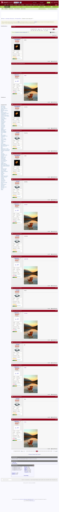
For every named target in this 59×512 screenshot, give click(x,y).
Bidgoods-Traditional (4, 110)
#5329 (56, 130)
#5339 (56, 396)
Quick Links (23, 8)
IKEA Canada (3, 135)
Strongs (2, 175)
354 (49, 29)
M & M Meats (3, 144)
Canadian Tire (3, 114)
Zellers (2, 189)
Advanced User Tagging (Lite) (23, 499)
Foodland (2, 123)
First (39, 29)
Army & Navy (3, 107)
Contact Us (23, 479)
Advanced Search (53, 8)
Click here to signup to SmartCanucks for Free (18, 63)
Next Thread (38, 454)
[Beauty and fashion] (50, 4)
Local (48, 6)
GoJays (17, 132)
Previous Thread (32, 454)
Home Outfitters (3, 132)
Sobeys (2, 172)
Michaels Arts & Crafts (4, 148)
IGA (1, 134)
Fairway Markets (3, 118)
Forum (7, 6)
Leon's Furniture (3, 139)
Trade (55, 6)
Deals (12, 6)
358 (31, 30)
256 (43, 29)
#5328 (56, 104)
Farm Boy (2, 120)
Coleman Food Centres (5, 115)
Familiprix (2, 119)
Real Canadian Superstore (5, 165)
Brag (41, 6)
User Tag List (13, 26)
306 (45, 29)
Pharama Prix (3, 157)
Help (52, 2)
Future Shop (3, 125)
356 (53, 29)
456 (37, 30)
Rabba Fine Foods (4, 164)
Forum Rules (26, 475)
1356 (41, 30)
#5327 (56, 72)
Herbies (2, 128)
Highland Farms (3, 129)
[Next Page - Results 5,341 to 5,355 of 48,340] (44, 30)
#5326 (56, 37)
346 (47, 29)
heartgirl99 (17, 39)
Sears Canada (3, 170)
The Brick (2, 178)
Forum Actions (17, 8)
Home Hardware (3, 131)
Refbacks (13, 474)
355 (51, 29)
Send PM (49, 61)
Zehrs (2, 188)
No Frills (2, 153)
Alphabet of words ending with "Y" (22, 32)
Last (46, 30)
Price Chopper (3, 159)
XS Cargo (2, 187)
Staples (2, 174)
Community (11, 8)
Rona (2, 167)
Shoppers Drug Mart (4, 171)
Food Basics (3, 122)
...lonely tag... (14, 462)
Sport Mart (2, 173)
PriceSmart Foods (4, 160)
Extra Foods (3, 117)
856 (39, 30)
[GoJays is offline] (17, 138)
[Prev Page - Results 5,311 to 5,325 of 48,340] (41, 29)
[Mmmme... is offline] (17, 81)
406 (35, 30)
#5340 (56, 419)
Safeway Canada (4, 168)
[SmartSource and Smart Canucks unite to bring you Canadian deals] (5, 100)
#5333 (56, 233)
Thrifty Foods (3, 180)
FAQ (2, 8)
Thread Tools (54, 35)
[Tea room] (48, 4)
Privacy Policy (54, 479)
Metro (2, 147)
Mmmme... (17, 75)
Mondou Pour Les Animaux (5, 149)
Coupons (18, 6)
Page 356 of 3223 (34, 29)
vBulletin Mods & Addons (31, 499)
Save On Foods (3, 169)
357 (55, 29)
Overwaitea (3, 154)
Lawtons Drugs (3, 138)
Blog (2, 6)
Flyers (29, 6)
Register (56, 2)
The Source (3, 179)
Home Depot (3, 130)
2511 (54, 32)
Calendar (6, 8)
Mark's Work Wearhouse (5, 145)
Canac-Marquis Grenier (5, 113)
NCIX (2, 152)
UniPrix (2, 183)
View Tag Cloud (14, 463)
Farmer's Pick (3, 121)
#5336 (56, 310)
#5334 (56, 256)
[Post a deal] (56, 4)
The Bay (2, 177)
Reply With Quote (54, 61)
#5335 (56, 287)
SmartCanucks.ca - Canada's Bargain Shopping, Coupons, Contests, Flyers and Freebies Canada (38, 479)
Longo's (2, 142)
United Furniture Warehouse (3, 185)
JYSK (2, 137)
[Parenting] (53, 4)
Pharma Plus (3, 158)
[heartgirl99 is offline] (17, 47)
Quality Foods (3, 163)
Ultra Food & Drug (4, 182)
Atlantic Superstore (4, 108)
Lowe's (2, 143)
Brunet (2, 111)
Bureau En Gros (3, 112)
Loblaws (2, 140)
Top (33, 6)
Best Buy (2, 109)
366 (33, 30)
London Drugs (3, 141)
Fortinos (2, 124)
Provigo (2, 162)
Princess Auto (3, 161)
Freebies (24, 6)
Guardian (2, 127)
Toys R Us (2, 181)
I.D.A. (2, 133)
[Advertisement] (33, 68)
